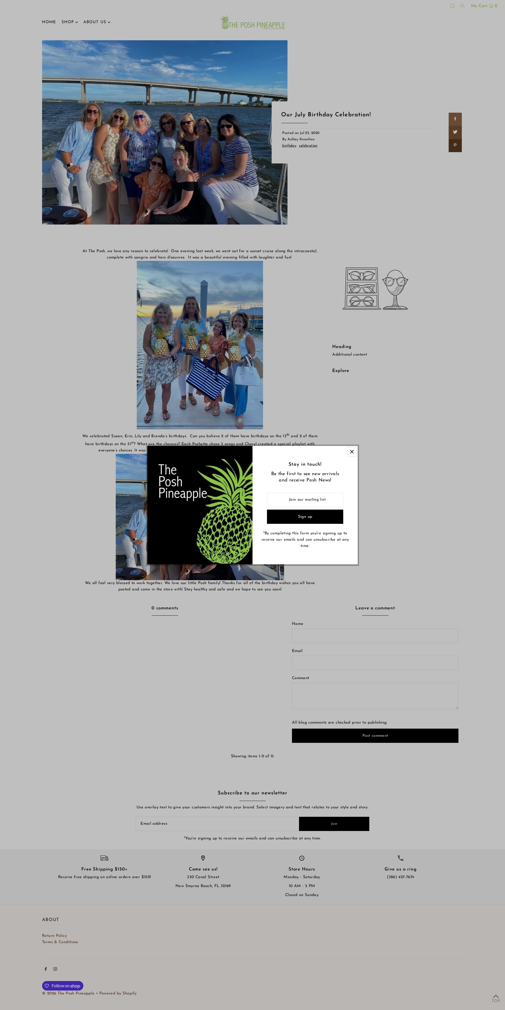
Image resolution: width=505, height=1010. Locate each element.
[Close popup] (351, 451)
